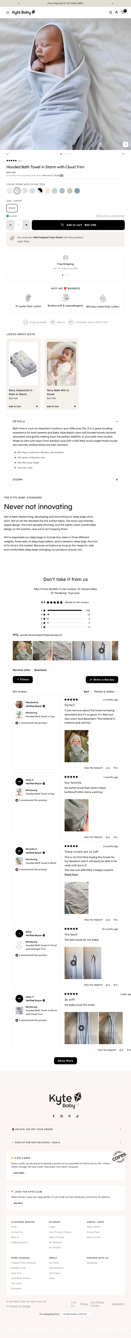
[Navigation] (7, 12)
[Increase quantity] (26, 225)
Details (19, 421)
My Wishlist (55, 1247)
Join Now (18, 1203)
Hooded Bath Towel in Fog (40, 716)
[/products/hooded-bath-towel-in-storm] (32, 191)
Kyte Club (16, 1273)
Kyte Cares (55, 1273)
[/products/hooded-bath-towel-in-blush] (47, 191)
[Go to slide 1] (62, 275)
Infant (12, 208)
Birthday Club (18, 1267)
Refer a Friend (56, 1237)
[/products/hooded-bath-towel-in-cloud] (9, 191)
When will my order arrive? (110, 216)
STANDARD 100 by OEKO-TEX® (91, 322)
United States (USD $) (74, 1314)
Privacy (84, 1303)
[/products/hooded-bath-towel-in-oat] (69, 191)
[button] (14, 161)
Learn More (23, 241)
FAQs (14, 1226)
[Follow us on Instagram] (62, 1116)
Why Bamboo (56, 1267)
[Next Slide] (115, 650)
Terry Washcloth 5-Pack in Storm (21, 392)
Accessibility (118, 1303)
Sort (87, 691)
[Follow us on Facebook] (54, 1116)
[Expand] (120, 1129)
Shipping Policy (19, 1242)
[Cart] (123, 12)
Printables (16, 1288)
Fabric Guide (93, 1237)
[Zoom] (125, 144)
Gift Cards (16, 1283)
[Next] (112, 3)
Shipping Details (38, 322)
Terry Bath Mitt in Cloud (58, 392)
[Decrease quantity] (10, 225)
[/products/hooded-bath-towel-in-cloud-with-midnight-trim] (39, 191)
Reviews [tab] (21, 670)
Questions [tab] (40, 670)
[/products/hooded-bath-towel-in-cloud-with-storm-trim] (24, 191)
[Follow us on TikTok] (77, 1116)
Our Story (54, 1262)
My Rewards (55, 1242)
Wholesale (92, 1262)
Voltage (26, 1306)
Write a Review (105, 680)
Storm (18, 479)
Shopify (14, 1306)
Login (52, 1226)
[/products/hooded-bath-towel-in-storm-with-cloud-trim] (17, 191)
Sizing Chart (93, 1232)
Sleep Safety (93, 1226)
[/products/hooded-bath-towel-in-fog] (62, 191)
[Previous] (19, 3)
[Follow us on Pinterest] (69, 1116)
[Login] (116, 12)
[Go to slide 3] (68, 275)
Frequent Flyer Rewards (23, 1262)
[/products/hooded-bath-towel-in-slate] (77, 191)
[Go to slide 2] (65, 275)
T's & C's (73, 1304)
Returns (61, 322)
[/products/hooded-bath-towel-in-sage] (54, 191)
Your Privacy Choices (60, 1232)
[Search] (110, 12)
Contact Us (17, 1232)
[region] (65, 650)
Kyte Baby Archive (21, 1278)
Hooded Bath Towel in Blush (41, 863)
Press (52, 1278)
